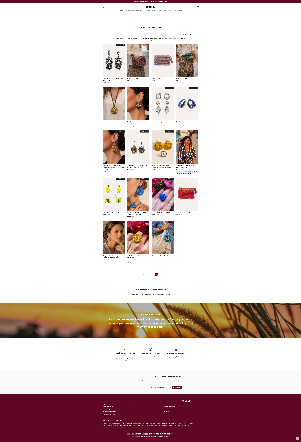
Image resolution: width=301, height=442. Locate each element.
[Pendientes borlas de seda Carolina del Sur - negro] (191, 173)
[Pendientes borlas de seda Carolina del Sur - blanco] (181, 171)
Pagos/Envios (106, 404)
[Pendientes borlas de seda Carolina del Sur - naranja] (185, 171)
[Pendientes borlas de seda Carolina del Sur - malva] (193, 171)
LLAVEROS (173, 11)
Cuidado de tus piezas (109, 414)
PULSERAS (154, 11)
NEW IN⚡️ (122, 11)
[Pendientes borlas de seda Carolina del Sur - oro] (177, 171)
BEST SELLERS (130, 11)
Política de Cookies (167, 409)
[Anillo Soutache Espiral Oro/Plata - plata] (130, 262)
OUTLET (179, 11)
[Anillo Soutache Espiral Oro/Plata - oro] (128, 262)
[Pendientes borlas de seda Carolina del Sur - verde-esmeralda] (183, 173)
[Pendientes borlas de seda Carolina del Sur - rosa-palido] (187, 171)
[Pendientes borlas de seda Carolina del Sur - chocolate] (179, 173)
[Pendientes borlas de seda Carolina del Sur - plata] (179, 171)
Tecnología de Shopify (163, 436)
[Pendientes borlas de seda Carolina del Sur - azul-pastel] (187, 173)
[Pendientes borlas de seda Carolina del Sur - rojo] (196, 171)
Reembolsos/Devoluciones (110, 409)
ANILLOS (160, 11)
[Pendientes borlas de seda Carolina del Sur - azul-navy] (189, 173)
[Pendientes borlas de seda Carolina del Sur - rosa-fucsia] (191, 171)
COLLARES (147, 11)
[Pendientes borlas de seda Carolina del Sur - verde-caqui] (185, 173)
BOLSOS (166, 11)
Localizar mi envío (108, 406)
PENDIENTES (138, 11)
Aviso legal (165, 411)
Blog (131, 404)
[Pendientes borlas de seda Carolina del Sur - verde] (181, 173)
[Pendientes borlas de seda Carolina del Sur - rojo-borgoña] (177, 173)
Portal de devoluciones (109, 411)
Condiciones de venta (168, 404)
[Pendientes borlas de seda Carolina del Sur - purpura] (194, 171)
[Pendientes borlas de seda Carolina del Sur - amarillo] (183, 171)
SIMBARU (150, 7)
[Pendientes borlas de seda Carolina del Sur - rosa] (189, 171)
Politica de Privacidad (168, 406)
